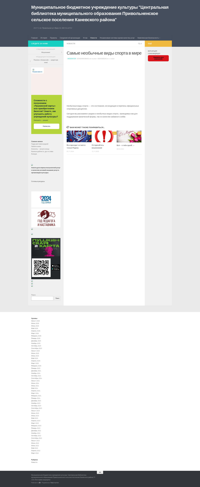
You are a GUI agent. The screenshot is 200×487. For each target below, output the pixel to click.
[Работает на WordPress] (40, 482)
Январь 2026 (35, 338)
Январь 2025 (35, 368)
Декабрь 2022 (36, 431)
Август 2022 (35, 441)
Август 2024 (35, 381)
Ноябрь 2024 (35, 373)
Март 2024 (35, 393)
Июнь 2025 (35, 356)
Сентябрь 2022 (36, 438)
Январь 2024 (35, 398)
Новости (93, 38)
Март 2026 (35, 333)
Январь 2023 (35, 428)
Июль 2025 (35, 353)
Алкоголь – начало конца (40, 149)
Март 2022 (35, 453)
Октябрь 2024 (36, 376)
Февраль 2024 (36, 396)
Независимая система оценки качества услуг (117, 38)
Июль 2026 (35, 323)
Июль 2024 (35, 383)
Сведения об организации (70, 38)
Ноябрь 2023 (35, 403)
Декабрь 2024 (36, 371)
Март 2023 (35, 423)
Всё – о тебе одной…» (125, 145)
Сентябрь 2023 (36, 408)
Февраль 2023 (36, 426)
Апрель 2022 (35, 451)
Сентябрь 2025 (36, 348)
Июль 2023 (35, 413)
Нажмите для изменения (158, 58)
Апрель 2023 (35, 421)
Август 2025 (35, 351)
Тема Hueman (54, 482)
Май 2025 (34, 358)
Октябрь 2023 (36, 406)
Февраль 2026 (36, 336)
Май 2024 (34, 388)
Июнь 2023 (35, 416)
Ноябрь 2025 (35, 343)
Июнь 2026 (35, 326)
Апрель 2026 (35, 331)
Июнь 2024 (35, 386)
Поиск (33, 295)
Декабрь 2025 (36, 341)
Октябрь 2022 (36, 436)
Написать (46, 126)
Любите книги (36, 146)
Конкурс (34, 154)
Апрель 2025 (35, 361)
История (44, 38)
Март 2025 (35, 363)
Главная (34, 38)
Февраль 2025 (36, 366)
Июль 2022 (35, 443)
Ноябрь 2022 (35, 433)
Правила (53, 38)
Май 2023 (34, 418)
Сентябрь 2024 (36, 378)
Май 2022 (34, 448)
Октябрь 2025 (36, 346)
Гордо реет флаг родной (39, 144)
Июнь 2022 (35, 446)
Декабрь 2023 (36, 401)
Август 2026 (35, 321)
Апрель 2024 (35, 391)
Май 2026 (34, 328)
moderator (72, 59)
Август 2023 (35, 411)
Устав (85, 38)
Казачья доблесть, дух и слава (42, 151)
